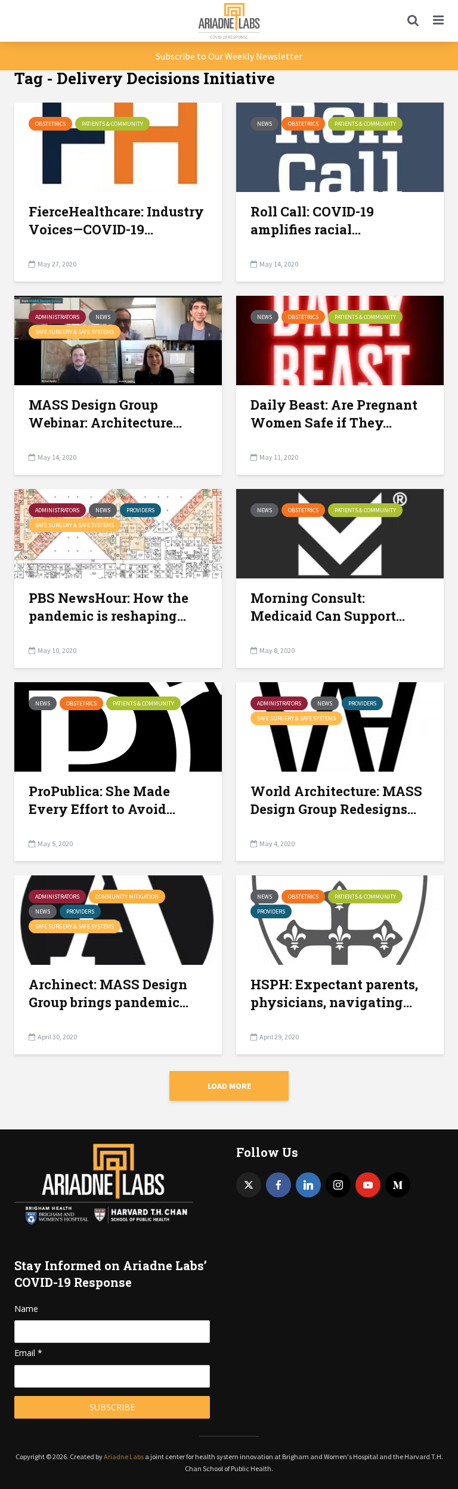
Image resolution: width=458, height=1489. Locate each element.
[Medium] (397, 1184)
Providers (140, 510)
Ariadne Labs (124, 1456)
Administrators (57, 317)
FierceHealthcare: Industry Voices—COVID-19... (116, 220)
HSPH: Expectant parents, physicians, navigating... (334, 993)
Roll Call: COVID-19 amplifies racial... (312, 220)
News (264, 124)
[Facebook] (278, 1184)
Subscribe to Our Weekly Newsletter (229, 56)
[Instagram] (338, 1184)
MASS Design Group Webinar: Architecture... (105, 413)
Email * (28, 1352)
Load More (229, 1086)
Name (26, 1308)
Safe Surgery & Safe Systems (74, 332)
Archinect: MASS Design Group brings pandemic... (108, 993)
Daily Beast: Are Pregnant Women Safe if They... (333, 413)
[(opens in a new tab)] (118, 146)
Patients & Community (112, 124)
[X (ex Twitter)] (248, 1184)
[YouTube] (367, 1184)
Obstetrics (50, 124)
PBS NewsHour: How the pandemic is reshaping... (108, 606)
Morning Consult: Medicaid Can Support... (327, 606)
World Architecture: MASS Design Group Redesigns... (336, 800)
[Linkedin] (308, 1184)
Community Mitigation (127, 896)
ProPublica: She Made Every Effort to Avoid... (102, 800)
